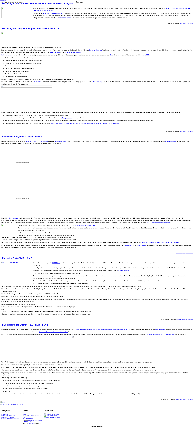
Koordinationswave (65, 18)
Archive (55, 2)
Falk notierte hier (6, 55)
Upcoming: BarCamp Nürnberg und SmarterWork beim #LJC (31, 28)
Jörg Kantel (142, 245)
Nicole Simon (128, 245)
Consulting (30, 2)
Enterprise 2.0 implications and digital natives (53, 332)
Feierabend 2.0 (55, 52)
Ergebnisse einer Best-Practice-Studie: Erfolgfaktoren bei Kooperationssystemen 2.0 (103, 329)
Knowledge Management (8, 415)
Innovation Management (8, 417)
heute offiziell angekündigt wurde (84, 225)
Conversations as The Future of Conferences (160, 334)
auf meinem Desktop (61, 141)
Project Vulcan (13, 218)
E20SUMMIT (56, 263)
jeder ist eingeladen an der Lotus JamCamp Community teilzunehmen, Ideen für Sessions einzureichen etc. (85, 123)
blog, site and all (160, 329)
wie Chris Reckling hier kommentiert (158, 222)
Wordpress (31, 423)
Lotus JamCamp (97, 81)
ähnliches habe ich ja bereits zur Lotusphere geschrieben (160, 242)
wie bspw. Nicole (66, 118)
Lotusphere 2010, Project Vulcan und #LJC (22, 137)
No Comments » (189, 23)
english (178, 252)
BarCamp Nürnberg (95, 50)
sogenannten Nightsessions (73, 52)
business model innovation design (10, 418)
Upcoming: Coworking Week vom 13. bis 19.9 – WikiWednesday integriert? (38, 3)
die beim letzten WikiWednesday (53, 13)
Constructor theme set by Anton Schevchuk (32, 420)
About (18, 2)
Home (6, 2)
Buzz (111, 55)
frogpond (182, 23)
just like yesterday (124, 270)
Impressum (67, 2)
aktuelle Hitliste (146, 55)
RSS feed (30, 415)
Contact (42, 2)
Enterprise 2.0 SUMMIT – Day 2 (17, 258)
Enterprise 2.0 (5, 414)
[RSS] (3, 402)
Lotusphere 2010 (170, 141)
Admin (24, 414)
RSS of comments (28, 418)
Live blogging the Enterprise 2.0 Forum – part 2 (25, 325)
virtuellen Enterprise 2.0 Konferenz (37, 141)
